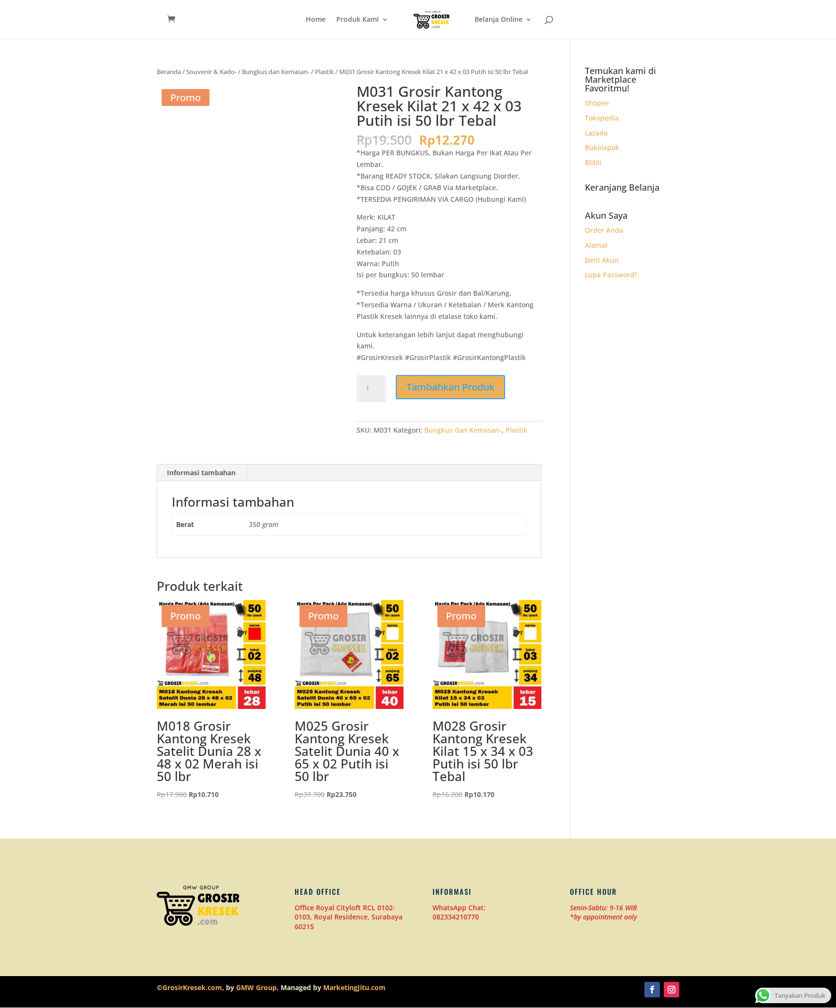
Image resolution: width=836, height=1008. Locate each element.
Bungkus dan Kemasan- (276, 71)
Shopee (597, 102)
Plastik (324, 71)
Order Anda (604, 230)
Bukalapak (602, 147)
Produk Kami (357, 20)
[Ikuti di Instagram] (671, 989)
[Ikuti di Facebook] (652, 989)
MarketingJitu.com (354, 987)
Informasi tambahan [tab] (201, 472)
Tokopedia (602, 117)
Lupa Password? (611, 274)
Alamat (596, 245)
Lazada (596, 132)
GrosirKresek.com (192, 987)
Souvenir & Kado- (211, 71)
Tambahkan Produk (450, 386)
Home (316, 20)
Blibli (593, 162)
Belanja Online (498, 20)
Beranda (169, 71)
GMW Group (256, 987)
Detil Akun (602, 260)
